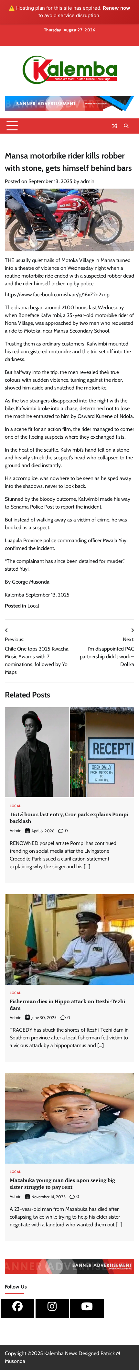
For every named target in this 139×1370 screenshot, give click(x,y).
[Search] (126, 126)
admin (87, 181)
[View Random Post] (115, 126)
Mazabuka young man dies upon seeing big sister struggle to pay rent (62, 1183)
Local (33, 606)
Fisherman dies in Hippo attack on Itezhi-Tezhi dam (67, 1005)
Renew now (116, 8)
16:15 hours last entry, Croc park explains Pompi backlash (69, 818)
